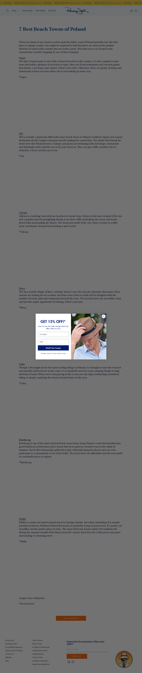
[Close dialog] (104, 316)
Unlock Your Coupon (53, 348)
